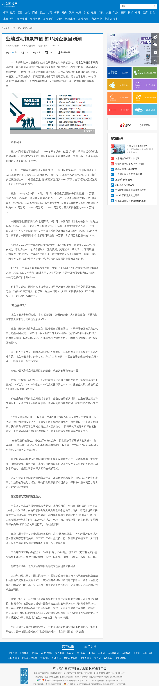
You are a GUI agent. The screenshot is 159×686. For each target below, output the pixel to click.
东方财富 (59, 653)
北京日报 (12, 653)
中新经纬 (126, 653)
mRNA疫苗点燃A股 (124, 185)
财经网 (70, 653)
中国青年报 (13, 658)
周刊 (19, 28)
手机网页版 (65, 52)
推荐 (5, 12)
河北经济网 (121, 658)
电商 (49, 12)
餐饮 (57, 12)
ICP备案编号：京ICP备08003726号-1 (48, 684)
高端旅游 (83, 18)
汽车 (71, 12)
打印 (50, 52)
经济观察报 (46, 653)
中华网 (101, 653)
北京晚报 (24, 653)
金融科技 (35, 18)
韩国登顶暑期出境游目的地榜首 (130, 190)
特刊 (152, 12)
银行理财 (22, 18)
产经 (25, 28)
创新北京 (70, 18)
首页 (13, 28)
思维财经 (56, 658)
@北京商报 (145, 125)
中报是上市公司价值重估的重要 (130, 201)
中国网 (92, 653)
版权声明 (70, 668)
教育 (93, 12)
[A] (7, 52)
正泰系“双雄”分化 (123, 179)
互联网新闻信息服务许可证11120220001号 (108, 684)
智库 (145, 12)
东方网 (97, 658)
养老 (86, 12)
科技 (101, 12)
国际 (20, 12)
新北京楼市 (111, 18)
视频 (130, 12)
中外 (138, 12)
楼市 (31, 28)
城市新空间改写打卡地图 (127, 158)
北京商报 (83, 62)
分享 (38, 52)
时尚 (64, 12)
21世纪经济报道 (29, 658)
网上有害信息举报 (54, 680)
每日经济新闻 (70, 658)
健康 (79, 12)
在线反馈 (82, 668)
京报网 (35, 653)
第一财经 (81, 653)
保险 (59, 18)
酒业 (42, 12)
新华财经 (108, 658)
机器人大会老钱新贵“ (137, 146)
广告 (103, 668)
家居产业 (96, 18)
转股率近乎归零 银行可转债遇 (129, 164)
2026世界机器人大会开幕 (127, 195)
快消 (108, 12)
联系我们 (94, 668)
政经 (13, 12)
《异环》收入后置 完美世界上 (129, 174)
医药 (123, 12)
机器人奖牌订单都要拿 (126, 169)
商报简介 (58, 668)
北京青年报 (85, 658)
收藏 (26, 52)
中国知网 (147, 653)
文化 (27, 12)
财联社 (137, 653)
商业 (35, 12)
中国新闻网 (113, 653)
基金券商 (48, 18)
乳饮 (115, 12)
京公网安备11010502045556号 (78, 684)
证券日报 (44, 658)
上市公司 (8, 18)
